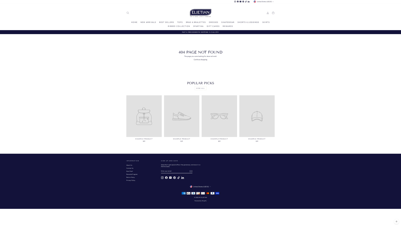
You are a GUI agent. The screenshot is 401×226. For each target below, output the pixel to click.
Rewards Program (132, 174)
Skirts (266, 22)
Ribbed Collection (179, 26)
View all (200, 88)
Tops (180, 22)
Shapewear (227, 22)
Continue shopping (200, 59)
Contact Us (129, 168)
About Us (129, 165)
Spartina (198, 26)
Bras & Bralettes (196, 22)
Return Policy (130, 177)
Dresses (213, 22)
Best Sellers (166, 22)
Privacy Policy (130, 180)
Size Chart (129, 171)
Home (134, 22)
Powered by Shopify (201, 201)
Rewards (228, 26)
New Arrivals (148, 22)
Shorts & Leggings (248, 22)
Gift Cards (213, 26)
